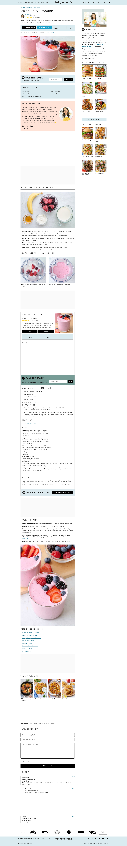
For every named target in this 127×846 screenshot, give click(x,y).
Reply (73, 776)
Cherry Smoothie (27, 648)
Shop (94, 2)
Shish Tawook (99, 78)
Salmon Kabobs (99, 173)
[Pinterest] (95, 838)
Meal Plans (87, 2)
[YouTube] (103, 838)
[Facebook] (88, 838)
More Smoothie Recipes (56, 94)
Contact (20, 838)
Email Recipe (43, 28)
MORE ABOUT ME (86, 58)
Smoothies (37, 7)
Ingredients (26, 91)
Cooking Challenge (41, 2)
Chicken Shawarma (100, 95)
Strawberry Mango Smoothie (30, 632)
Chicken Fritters (39, 699)
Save (70, 381)
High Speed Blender (30, 423)
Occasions (29, 2)
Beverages (29, 7)
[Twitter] (99, 838)
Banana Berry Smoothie (29, 640)
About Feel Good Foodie (37, 838)
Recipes (20, 2)
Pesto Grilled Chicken (98, 157)
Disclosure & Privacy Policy (25, 843)
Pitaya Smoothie (27, 643)
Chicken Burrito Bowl (100, 111)
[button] (26, 17)
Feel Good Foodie (63, 2)
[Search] (109, 2)
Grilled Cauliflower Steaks (100, 140)
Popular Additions (54, 91)
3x (49, 388)
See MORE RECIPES (94, 119)
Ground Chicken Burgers (86, 79)
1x (42, 388)
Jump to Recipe (29, 28)
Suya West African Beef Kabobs (87, 173)
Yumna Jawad (28, 14)
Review (46, 331)
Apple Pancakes (67, 699)
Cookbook (27, 838)
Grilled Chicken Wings (86, 112)
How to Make (27, 94)
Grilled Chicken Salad (86, 95)
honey (34, 402)
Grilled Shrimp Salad (87, 156)
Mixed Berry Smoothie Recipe (32, 96)
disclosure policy (51, 32)
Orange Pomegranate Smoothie (31, 638)
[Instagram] (92, 838)
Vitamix (26, 439)
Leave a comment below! (62, 492)
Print (29, 331)
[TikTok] (107, 838)
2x (45, 388)
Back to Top (103, 832)
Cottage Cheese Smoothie (30, 646)
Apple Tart (51, 699)
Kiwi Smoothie (26, 651)
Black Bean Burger (87, 140)
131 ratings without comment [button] (47, 723)
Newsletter (102, 2)
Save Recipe (68, 79)
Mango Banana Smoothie (29, 635)
